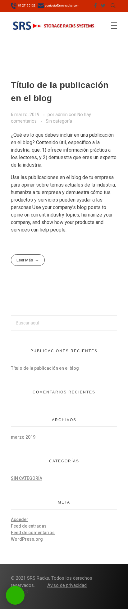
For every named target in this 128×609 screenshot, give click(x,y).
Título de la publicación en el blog (45, 368)
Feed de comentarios (33, 532)
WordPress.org (27, 539)
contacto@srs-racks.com (62, 5)
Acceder (19, 519)
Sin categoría (59, 121)
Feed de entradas (29, 526)
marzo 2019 (23, 437)
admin (62, 114)
